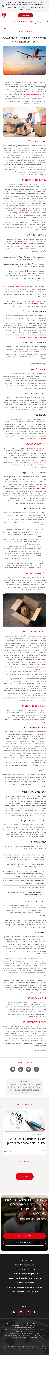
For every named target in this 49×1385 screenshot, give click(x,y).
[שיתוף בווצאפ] (20, 1069)
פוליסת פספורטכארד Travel (25, 1265)
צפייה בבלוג (25, 1176)
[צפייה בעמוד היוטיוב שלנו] (13, 1312)
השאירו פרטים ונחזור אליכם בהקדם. (33, 1219)
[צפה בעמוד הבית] (10, 15)
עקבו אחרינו (24, 1307)
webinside (16, 1346)
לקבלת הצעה (26, 15)
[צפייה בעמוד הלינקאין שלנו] (35, 1312)
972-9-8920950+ (24, 1242)
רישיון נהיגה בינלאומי (19, 937)
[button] (28, 1161)
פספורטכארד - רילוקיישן (25, 1283)
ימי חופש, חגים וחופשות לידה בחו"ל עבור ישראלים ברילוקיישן (26, 1141)
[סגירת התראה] (3, 6)
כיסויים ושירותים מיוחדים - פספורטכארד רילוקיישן (25, 1287)
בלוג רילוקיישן (29, 21)
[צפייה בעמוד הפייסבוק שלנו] (28, 1312)
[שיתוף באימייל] (12, 1069)
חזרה (4, 28)
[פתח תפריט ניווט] (45, 15)
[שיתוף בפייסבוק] (36, 1069)
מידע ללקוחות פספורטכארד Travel (25, 1274)
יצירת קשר (26, 1235)
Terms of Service (24, 1350)
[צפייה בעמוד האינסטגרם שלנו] (21, 1312)
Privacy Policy (41, 1348)
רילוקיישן (39, 21)
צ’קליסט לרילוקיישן (36, 997)
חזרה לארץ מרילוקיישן (34, 1021)
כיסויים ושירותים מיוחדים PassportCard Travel (25, 1278)
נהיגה (34, 335)
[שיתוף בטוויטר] (28, 1069)
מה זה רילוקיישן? (37, 141)
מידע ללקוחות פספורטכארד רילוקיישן (25, 1291)
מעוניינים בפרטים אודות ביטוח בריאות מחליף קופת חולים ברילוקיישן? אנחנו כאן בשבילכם (25, 1206)
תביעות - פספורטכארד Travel (25, 1269)
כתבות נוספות (24, 1104)
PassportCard (25, 1346)
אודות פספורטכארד (25, 1260)
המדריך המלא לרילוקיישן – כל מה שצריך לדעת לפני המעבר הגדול (24, 39)
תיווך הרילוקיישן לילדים (35, 508)
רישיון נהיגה (40, 932)
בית (47, 21)
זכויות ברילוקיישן (17, 21)
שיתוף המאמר (24, 1062)
